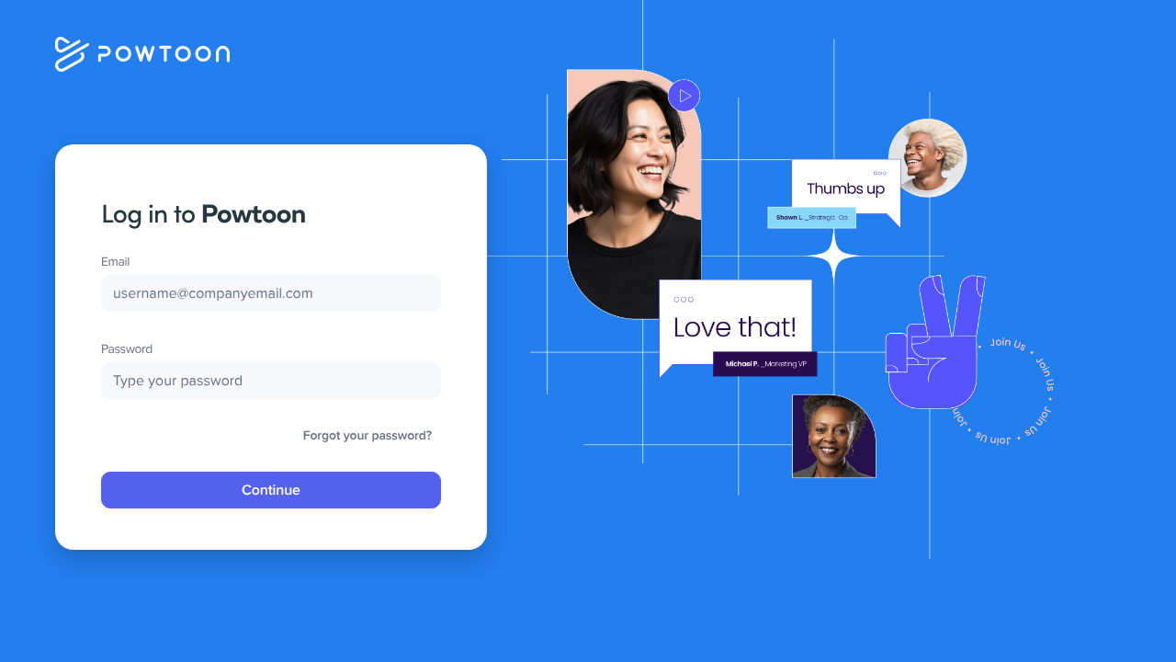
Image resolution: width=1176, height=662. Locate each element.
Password (127, 348)
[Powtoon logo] (142, 53)
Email (115, 261)
